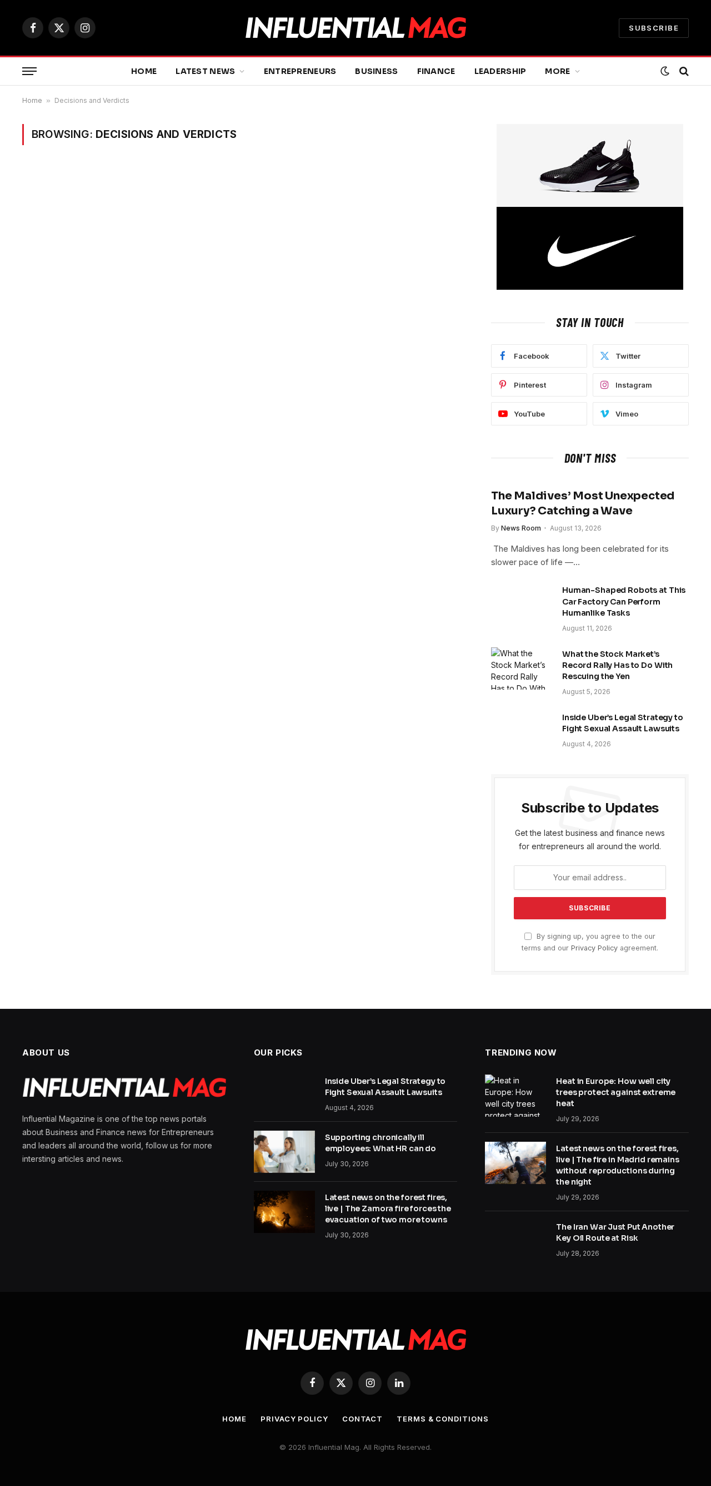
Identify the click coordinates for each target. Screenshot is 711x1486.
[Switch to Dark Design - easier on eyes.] (665, 71)
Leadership (500, 71)
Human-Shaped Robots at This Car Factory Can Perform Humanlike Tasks (623, 601)
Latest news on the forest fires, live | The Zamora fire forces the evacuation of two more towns (388, 1208)
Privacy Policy (594, 948)
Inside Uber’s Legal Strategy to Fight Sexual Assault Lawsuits (622, 723)
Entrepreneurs (300, 71)
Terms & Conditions (442, 1418)
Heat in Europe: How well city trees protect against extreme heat (615, 1092)
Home (144, 71)
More (557, 71)
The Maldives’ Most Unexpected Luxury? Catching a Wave (582, 503)
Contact (362, 1418)
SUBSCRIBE (654, 27)
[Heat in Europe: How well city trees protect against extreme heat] (515, 1095)
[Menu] (29, 71)
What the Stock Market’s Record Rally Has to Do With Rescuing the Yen (617, 665)
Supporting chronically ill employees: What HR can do (381, 1142)
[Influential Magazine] (355, 28)
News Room (521, 528)
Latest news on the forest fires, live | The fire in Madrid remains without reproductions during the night (617, 1165)
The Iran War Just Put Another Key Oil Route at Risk (615, 1232)
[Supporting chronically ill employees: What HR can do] (284, 1152)
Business (376, 71)
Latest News (205, 71)
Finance (436, 71)
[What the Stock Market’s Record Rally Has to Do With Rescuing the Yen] (521, 668)
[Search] (683, 71)
